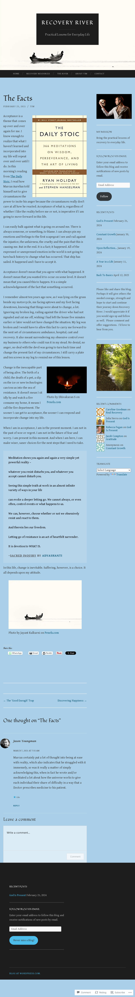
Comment (75, 856)
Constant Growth (106, 234)
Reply (16, 806)
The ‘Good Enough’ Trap (18, 700)
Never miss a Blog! (23, 940)
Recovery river (67, 22)
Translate (121, 474)
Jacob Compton (114, 436)
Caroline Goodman (116, 409)
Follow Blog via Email (111, 156)
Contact (99, 73)
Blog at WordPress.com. (25, 973)
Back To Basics (104, 275)
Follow (104, 196)
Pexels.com (54, 402)
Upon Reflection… (106, 248)
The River (62, 73)
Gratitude (111, 439)
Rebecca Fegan (114, 427)
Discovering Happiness (72, 700)
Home (16, 73)
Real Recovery (114, 412)
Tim (32, 106)
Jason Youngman (24, 741)
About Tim (81, 73)
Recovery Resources (38, 73)
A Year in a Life (104, 261)
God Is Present (104, 221)
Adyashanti (52, 555)
